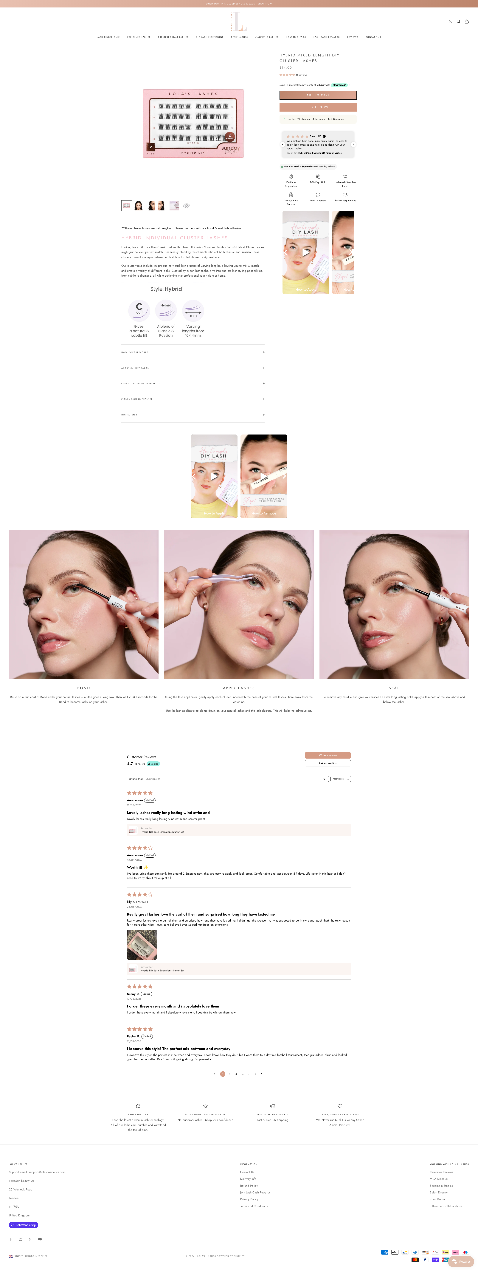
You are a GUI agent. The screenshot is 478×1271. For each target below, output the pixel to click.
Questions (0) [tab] (153, 779)
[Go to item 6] (186, 205)
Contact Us (373, 37)
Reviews (352, 37)
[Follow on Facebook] (11, 1239)
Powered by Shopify (231, 1256)
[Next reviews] (353, 144)
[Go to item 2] (138, 205)
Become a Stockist (441, 1186)
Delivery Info (248, 1179)
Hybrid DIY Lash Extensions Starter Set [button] (162, 832)
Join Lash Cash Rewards (255, 1192)
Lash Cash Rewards (327, 37)
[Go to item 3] (150, 205)
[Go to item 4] (162, 205)
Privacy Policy (249, 1199)
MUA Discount (439, 1179)
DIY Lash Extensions (210, 37)
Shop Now (265, 3)
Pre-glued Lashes (139, 37)
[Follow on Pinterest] (30, 1239)
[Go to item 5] (174, 205)
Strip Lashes (239, 37)
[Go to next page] (262, 1074)
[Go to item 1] (126, 205)
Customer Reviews (441, 1172)
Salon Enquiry (439, 1192)
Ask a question (328, 763)
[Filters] (324, 779)
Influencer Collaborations (446, 1206)
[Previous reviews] (282, 144)
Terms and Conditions (253, 1206)
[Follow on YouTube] (40, 1239)
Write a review (328, 755)
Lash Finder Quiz (108, 37)
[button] (288, 75)
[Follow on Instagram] (20, 1239)
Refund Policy (249, 1186)
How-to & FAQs (296, 37)
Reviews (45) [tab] (135, 779)
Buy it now (318, 107)
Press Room (437, 1199)
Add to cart (318, 95)
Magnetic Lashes (266, 37)
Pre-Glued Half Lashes (173, 37)
